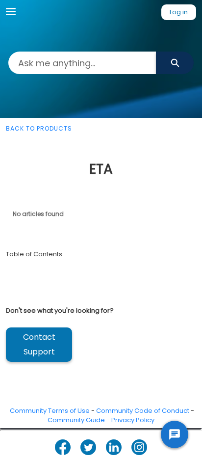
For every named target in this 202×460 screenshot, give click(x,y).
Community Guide (76, 420)
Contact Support (39, 344)
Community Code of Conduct (142, 410)
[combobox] (82, 63)
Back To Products (39, 128)
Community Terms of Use (50, 410)
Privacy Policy (132, 420)
